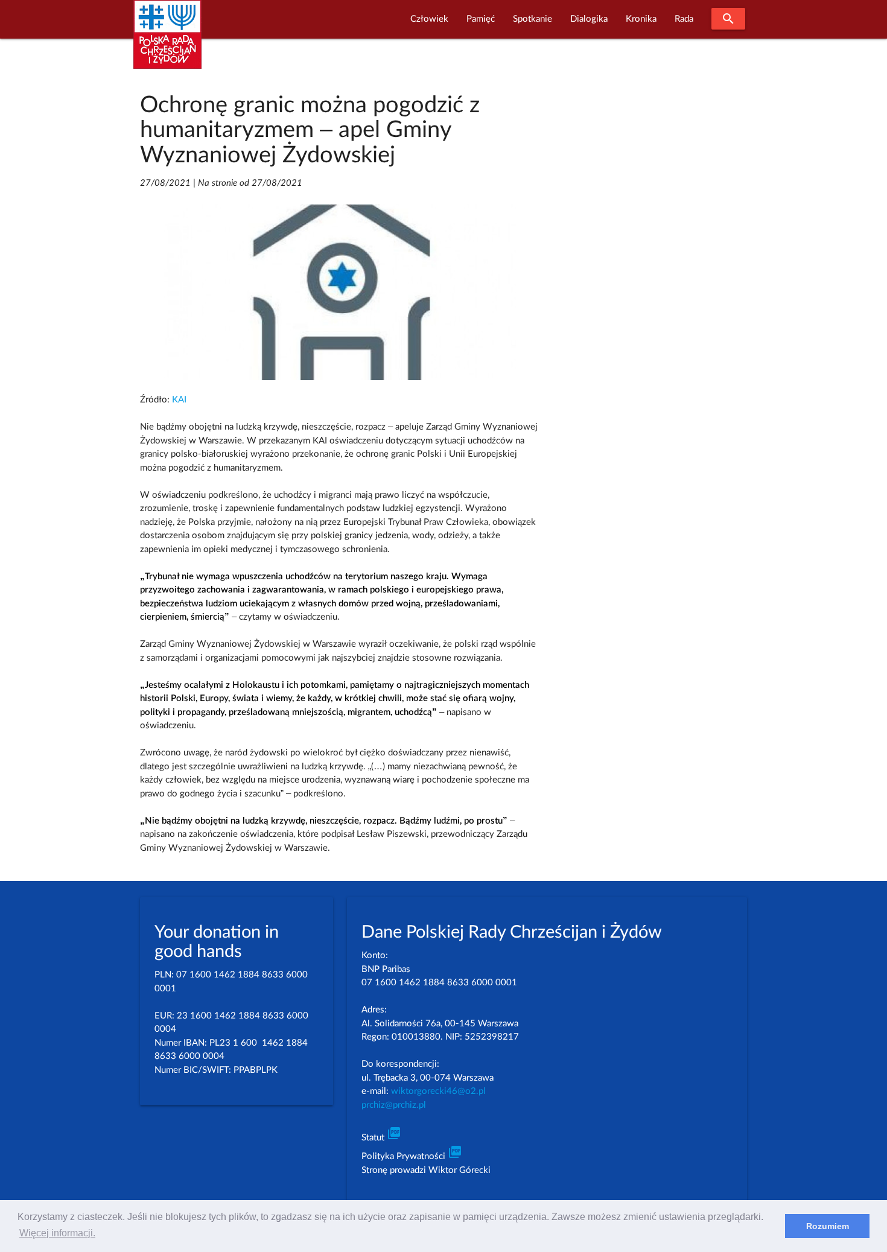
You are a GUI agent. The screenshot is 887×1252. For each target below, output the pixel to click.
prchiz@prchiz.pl (393, 1105)
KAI (179, 399)
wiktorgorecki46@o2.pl (438, 1091)
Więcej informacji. (57, 1233)
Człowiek (429, 19)
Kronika (641, 19)
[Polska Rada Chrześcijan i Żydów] (167, 41)
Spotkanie (532, 19)
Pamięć (480, 19)
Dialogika (589, 19)
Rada (684, 19)
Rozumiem (827, 1226)
